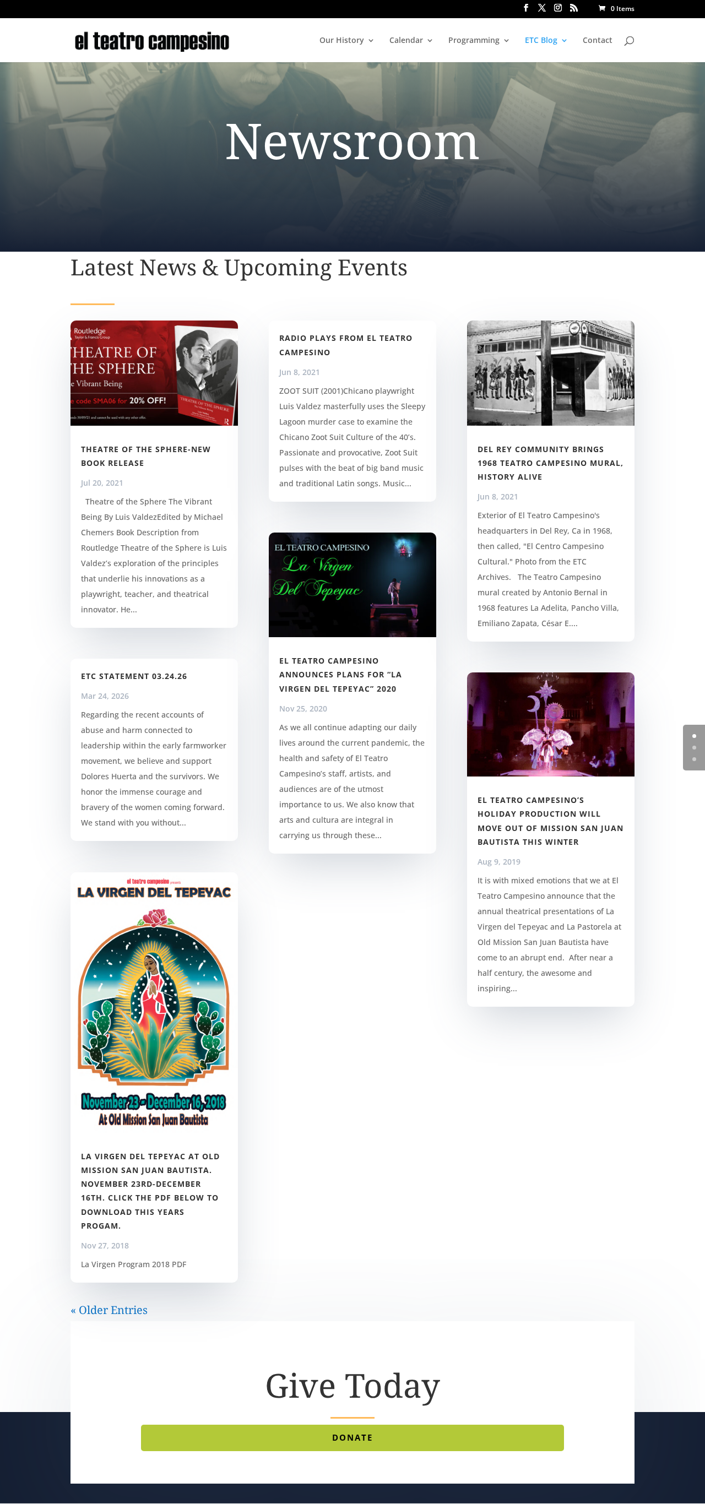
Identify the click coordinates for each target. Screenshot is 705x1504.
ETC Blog (541, 40)
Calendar (406, 40)
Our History (341, 40)
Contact (597, 40)
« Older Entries (109, 1309)
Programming (474, 40)
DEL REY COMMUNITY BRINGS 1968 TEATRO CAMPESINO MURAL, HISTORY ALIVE (550, 463)
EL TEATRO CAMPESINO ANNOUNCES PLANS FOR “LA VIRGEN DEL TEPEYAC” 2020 (340, 674)
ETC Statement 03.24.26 (134, 676)
